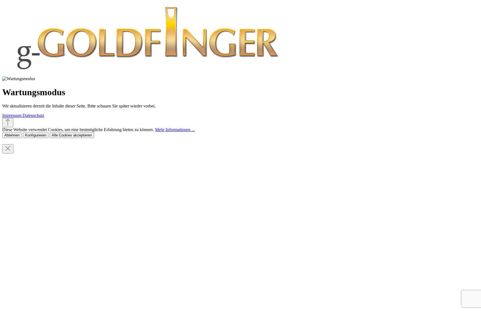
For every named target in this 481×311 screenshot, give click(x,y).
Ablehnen (11, 135)
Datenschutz (33, 115)
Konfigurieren (35, 135)
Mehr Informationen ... (175, 129)
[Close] (7, 148)
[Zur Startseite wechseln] (146, 73)
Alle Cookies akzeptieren (72, 135)
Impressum (12, 115)
